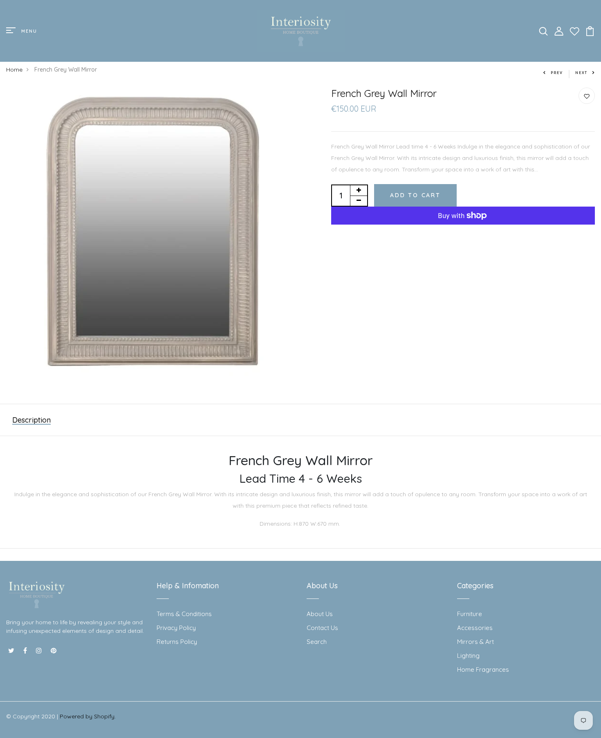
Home (14, 69)
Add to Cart (415, 195)
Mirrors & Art (475, 642)
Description (31, 420)
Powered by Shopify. (88, 716)
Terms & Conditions (184, 614)
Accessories (475, 628)
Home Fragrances (483, 669)
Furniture (469, 614)
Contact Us (322, 628)
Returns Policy (177, 642)
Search (317, 642)
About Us (320, 614)
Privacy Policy (176, 628)
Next (581, 72)
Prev (557, 72)
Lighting (468, 655)
